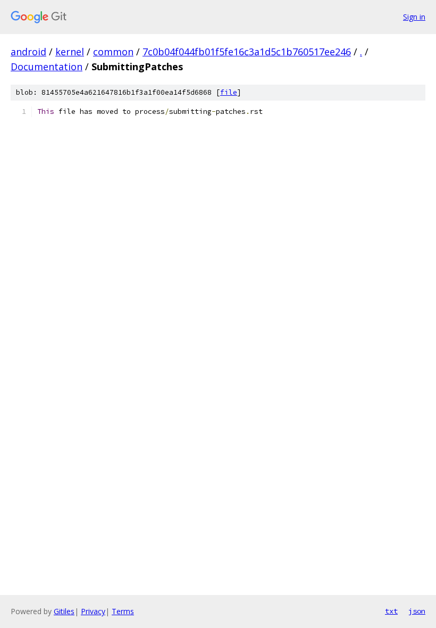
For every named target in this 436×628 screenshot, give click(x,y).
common (113, 51)
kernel (69, 51)
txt (391, 611)
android (28, 51)
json (416, 611)
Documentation (46, 66)
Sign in (414, 17)
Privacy (93, 611)
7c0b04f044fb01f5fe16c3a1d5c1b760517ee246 (246, 51)
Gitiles (64, 611)
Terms (123, 611)
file (228, 92)
